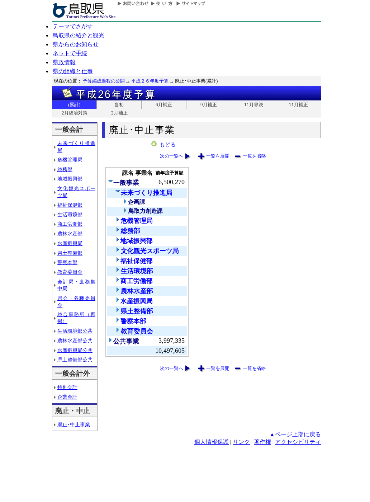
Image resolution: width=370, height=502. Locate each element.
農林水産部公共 (74, 340)
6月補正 (164, 104)
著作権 (262, 442)
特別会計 (67, 387)
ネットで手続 (70, 53)
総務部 (64, 169)
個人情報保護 (211, 442)
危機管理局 (69, 160)
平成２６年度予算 (150, 81)
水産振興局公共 (74, 350)
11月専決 (253, 104)
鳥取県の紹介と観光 (78, 35)
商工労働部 (69, 224)
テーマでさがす (73, 26)
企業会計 (67, 397)
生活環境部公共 (74, 331)
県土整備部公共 (74, 359)
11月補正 (298, 104)
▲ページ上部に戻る (295, 434)
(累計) (74, 104)
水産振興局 (69, 243)
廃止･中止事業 (73, 424)
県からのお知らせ (76, 44)
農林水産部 (69, 233)
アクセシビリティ (298, 442)
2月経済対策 (74, 113)
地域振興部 (69, 179)
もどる (168, 144)
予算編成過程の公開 (104, 81)
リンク (241, 442)
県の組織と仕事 (73, 71)
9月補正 (208, 104)
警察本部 (67, 262)
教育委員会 (69, 272)
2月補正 (119, 113)
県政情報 (64, 62)
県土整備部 (69, 253)
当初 (119, 104)
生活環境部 (69, 214)
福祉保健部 (69, 205)
